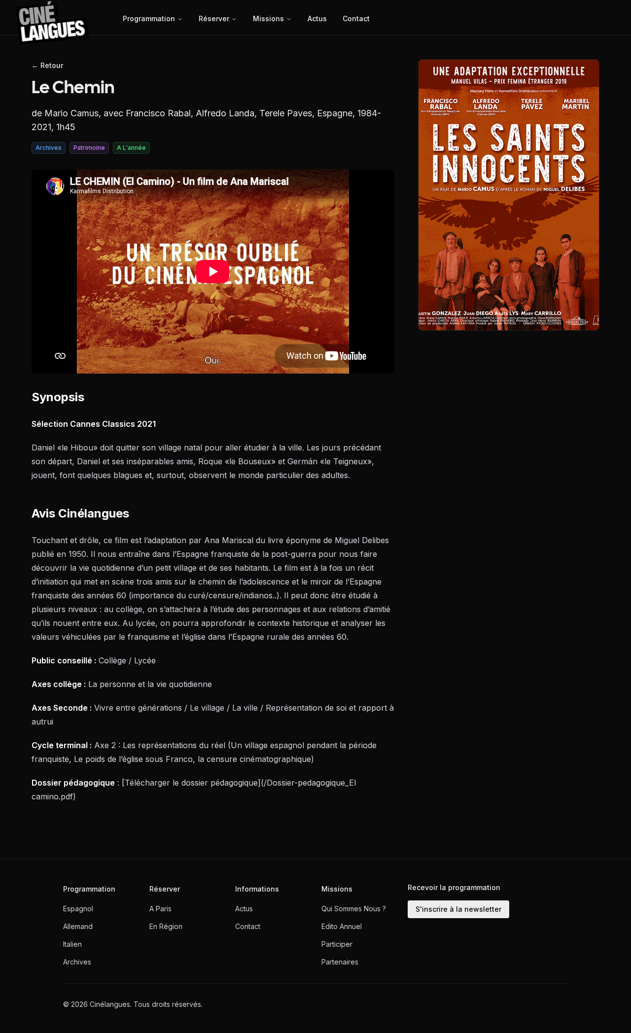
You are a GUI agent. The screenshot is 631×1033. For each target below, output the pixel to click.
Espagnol (78, 908)
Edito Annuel (341, 926)
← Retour (47, 65)
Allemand (78, 926)
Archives (77, 962)
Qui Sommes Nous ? (353, 908)
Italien (72, 944)
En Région (165, 926)
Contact (356, 18)
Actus (317, 18)
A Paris (160, 908)
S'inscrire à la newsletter (458, 909)
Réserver (214, 18)
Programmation (149, 18)
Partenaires (339, 962)
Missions (268, 18)
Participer (336, 944)
